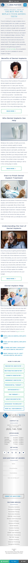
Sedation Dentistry (13, 399)
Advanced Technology (13, 404)
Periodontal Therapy (13, 385)
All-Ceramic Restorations (14, 535)
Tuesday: (6, 439)
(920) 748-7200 (14, 429)
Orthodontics (13, 389)
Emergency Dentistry (13, 380)
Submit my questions (13, 496)
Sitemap (21, 551)
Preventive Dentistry (13, 366)
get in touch (20, 331)
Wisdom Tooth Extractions (14, 518)
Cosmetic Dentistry (13, 375)
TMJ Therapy (13, 394)
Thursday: (7, 442)
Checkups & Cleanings (14, 509)
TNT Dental (20, 553)
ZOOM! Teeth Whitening (14, 532)
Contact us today (11, 49)
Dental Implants (14, 525)
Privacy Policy (16, 551)
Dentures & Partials (14, 523)
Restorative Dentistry (13, 371)
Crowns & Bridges (14, 521)
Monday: (6, 437)
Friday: (6, 444)
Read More (10, 168)
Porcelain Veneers (14, 530)
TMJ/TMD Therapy (14, 537)
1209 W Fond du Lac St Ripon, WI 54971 (14, 426)
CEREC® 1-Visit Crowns (14, 516)
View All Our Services (13, 408)
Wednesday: (8, 441)
